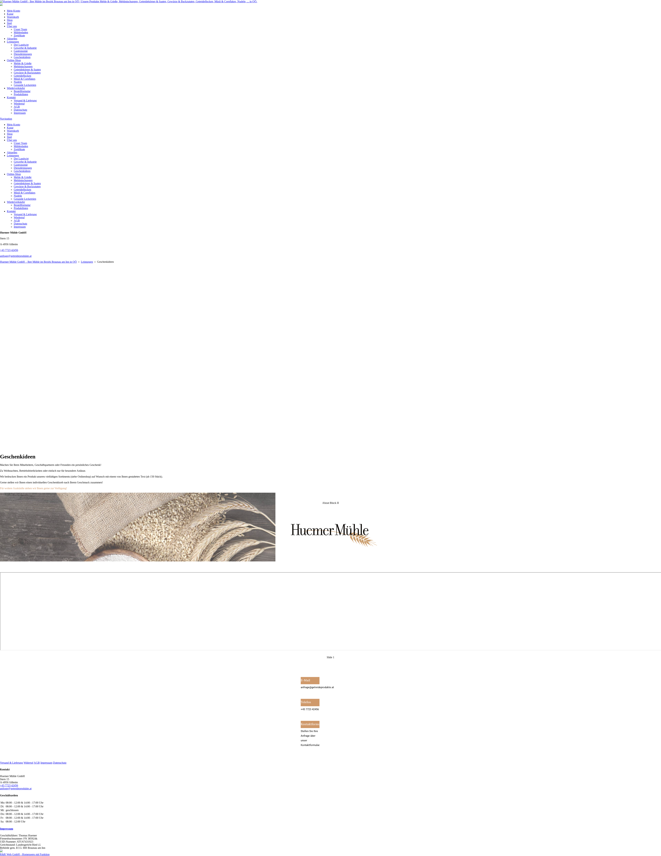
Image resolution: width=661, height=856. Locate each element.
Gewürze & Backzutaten (27, 72)
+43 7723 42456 (9, 250)
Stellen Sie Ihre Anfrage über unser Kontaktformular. (310, 738)
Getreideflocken (22, 75)
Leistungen (13, 41)
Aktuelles (12, 38)
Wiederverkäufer (16, 88)
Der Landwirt (21, 44)
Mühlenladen (21, 32)
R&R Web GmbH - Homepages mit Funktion (25, 854)
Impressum (20, 112)
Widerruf (28, 762)
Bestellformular (22, 91)
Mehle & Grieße (23, 63)
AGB (17, 106)
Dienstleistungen (23, 54)
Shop (10, 20)
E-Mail (305, 680)
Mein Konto (13, 10)
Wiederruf (19, 103)
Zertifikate (19, 35)
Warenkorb (13, 16)
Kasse (10, 13)
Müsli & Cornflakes (24, 78)
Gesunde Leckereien (25, 85)
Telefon (306, 702)
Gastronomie (21, 51)
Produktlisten (21, 94)
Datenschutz (20, 109)
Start (9, 23)
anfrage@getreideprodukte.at (16, 255)
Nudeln (18, 81)
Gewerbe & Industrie (25, 47)
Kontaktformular (310, 724)
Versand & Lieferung (25, 100)
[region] (330, 356)
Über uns (12, 26)
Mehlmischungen (23, 66)
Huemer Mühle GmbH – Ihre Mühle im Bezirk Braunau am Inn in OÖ (38, 261)
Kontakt (11, 97)
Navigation (6, 118)
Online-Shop (14, 60)
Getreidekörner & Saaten (27, 69)
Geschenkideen (22, 57)
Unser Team (20, 29)
